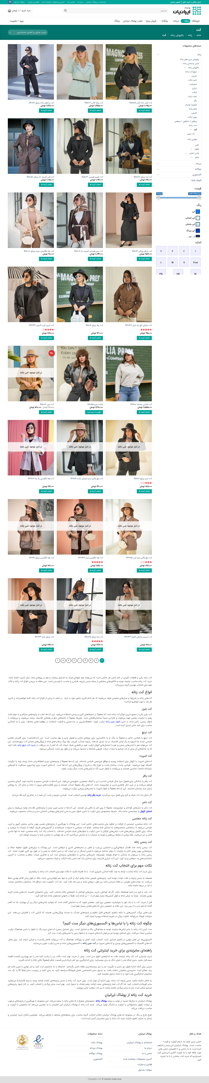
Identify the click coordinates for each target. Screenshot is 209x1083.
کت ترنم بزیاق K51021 (143, 478)
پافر (195, 100)
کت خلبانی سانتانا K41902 (141, 404)
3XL (161, 274)
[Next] (57, 660)
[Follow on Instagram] (10, 2)
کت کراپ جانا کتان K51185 (141, 103)
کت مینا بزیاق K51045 (94, 637)
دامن (197, 145)
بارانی (194, 88)
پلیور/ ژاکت (192, 117)
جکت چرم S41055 (95, 404)
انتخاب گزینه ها (144, 110)
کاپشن (194, 113)
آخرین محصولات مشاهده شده (53, 2)
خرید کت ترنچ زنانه (26, 745)
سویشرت (193, 84)
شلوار (197, 149)
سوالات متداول (19, 2)
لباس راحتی (194, 153)
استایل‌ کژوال (146, 811)
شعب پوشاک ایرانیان (132, 21)
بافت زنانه (192, 96)
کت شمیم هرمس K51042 (92, 177)
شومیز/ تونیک (191, 105)
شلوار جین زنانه (113, 721)
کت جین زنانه (89, 943)
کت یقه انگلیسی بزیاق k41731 (41, 558)
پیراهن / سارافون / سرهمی (185, 121)
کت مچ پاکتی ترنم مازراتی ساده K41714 (87, 478)
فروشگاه (195, 21)
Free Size (195, 264)
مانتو (197, 157)
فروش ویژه (151, 21)
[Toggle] (158, 54)
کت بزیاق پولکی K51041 (142, 251)
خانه (199, 35)
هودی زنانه (192, 139)
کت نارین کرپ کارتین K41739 (41, 325)
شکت (194, 92)
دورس (194, 76)
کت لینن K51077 (47, 404)
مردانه (176, 21)
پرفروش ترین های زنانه (189, 59)
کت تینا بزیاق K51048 (143, 177)
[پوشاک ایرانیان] (187, 10)
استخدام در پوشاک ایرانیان (96, 2)
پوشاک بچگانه (95, 1053)
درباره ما (80, 2)
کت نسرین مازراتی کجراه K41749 (138, 637)
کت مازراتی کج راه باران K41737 (138, 325)
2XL (178, 274)
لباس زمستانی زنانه (191, 63)
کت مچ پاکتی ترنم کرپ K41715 (139, 558)
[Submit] (65, 10)
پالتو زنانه (193, 109)
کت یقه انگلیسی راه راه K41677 (41, 478)
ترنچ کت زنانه (191, 71)
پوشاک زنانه (101, 1001)
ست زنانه (193, 125)
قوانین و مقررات (33, 2)
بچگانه (165, 21)
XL (195, 274)
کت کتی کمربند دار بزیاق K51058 (40, 177)
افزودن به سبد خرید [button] (94, 412)
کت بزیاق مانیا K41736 (44, 637)
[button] (19, 11)
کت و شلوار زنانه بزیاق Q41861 (41, 103)
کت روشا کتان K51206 (94, 103)
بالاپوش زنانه (177, 35)
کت (195, 129)
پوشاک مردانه (96, 1048)
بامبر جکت (192, 80)
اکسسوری (196, 174)
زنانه (186, 21)
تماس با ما (71, 2)
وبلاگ (117, 21)
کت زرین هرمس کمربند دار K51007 (88, 251)
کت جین (190, 134)
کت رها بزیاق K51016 (94, 325)
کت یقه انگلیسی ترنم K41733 (90, 558)
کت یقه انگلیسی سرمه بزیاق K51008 (39, 251)
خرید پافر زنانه (94, 795)
